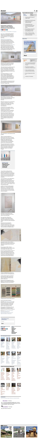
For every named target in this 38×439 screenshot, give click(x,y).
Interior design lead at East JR (30, 74)
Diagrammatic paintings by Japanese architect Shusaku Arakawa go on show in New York (8, 26)
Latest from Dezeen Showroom (7, 366)
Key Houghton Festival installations (30, 428)
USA (11, 310)
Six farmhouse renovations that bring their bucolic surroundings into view (29, 29)
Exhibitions (7, 311)
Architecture (9, 313)
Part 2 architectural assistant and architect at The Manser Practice (30, 63)
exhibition (3, 33)
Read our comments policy (14, 398)
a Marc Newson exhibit (8, 301)
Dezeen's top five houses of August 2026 (29, 17)
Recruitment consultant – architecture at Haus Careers (30, 67)
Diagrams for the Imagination (6, 39)
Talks (13, 330)
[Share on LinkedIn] (6, 30)
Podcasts (14, 333)
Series (13, 327)
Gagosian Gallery (4, 312)
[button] (34, 10)
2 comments (14, 31)
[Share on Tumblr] (7, 30)
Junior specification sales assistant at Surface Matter (30, 70)
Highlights (5, 425)
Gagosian (8, 36)
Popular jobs (25, 60)
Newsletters (14, 332)
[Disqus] (11, 411)
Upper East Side (3, 313)
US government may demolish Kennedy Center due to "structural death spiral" (29, 25)
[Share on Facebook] (1, 30)
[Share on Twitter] (2, 30)
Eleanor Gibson (3, 31)
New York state (7, 310)
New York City (9, 312)
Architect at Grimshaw (29, 76)
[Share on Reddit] (4, 30)
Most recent (32, 15)
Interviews (14, 328)
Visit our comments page (5, 398)
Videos (13, 331)
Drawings (2, 311)
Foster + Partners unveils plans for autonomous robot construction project (30, 33)
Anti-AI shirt (16, 427)
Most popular (25, 15)
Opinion (13, 329)
